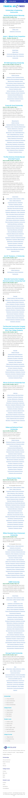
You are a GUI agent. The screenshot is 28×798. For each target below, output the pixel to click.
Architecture (9, 627)
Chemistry (18, 642)
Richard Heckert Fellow (14, 478)
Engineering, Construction (15, 31)
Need (4, 775)
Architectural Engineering (18, 627)
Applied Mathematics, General (16, 134)
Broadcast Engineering (10, 621)
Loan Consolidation (10, 731)
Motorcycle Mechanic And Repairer (15, 231)
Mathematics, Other (10, 132)
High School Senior (19, 298)
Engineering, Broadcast (12, 243)
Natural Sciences (20, 124)
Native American (9, 702)
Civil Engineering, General (12, 272)
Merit (4, 777)
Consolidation (6, 788)
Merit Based (9, 714)
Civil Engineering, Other (18, 603)
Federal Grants (9, 712)
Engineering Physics (19, 77)
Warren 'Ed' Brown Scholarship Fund (14, 382)
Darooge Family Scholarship (14, 653)
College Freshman (15, 75)
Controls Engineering (18, 619)
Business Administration (14, 220)
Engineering (22, 93)
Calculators (5, 786)
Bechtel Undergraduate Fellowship (14, 15)
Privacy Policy (7, 794)
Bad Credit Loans (10, 729)
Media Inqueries (14, 794)
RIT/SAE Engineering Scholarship (14, 63)
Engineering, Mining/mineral (12, 85)
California (15, 393)
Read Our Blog (20, 794)
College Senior (15, 52)
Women (4, 765)
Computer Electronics (12, 202)
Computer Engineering (18, 607)
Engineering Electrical (9, 140)
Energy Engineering (14, 609)
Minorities (5, 773)
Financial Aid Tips (10, 739)
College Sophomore (17, 200)
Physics (8, 609)
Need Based (9, 716)
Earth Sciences (15, 646)
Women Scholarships (10, 704)
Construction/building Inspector (15, 678)
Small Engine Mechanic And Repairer (15, 224)
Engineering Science (19, 98)
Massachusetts (15, 121)
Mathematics (15, 128)
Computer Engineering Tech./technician (15, 216)
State (4, 784)
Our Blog (8, 740)
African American (10, 698)
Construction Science (15, 672)
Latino (4, 763)
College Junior (15, 29)
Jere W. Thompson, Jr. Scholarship (14, 256)
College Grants (9, 710)
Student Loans (9, 721)
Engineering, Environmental (17, 138)
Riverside (15, 296)
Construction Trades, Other (12, 56)
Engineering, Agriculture (15, 321)
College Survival (9, 737)
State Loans (9, 725)
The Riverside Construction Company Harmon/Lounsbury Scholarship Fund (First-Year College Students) (14, 328)
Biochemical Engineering (14, 611)
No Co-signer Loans (10, 727)
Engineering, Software (20, 319)
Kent (15, 667)
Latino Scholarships (10, 700)
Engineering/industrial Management (15, 94)
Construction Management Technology (15, 54)
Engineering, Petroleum (12, 96)
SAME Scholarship (14, 582)
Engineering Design (11, 227)
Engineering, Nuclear (15, 93)
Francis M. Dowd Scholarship (14, 105)
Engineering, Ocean (11, 77)
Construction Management (12, 680)
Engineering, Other (21, 83)
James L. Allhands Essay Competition (14, 36)
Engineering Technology (20, 140)
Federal (4, 771)
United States (15, 50)
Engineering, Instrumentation (18, 144)
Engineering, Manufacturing (12, 233)
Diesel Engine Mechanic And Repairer (15, 229)
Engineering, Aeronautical (18, 364)
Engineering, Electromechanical (12, 79)
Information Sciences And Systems (16, 214)
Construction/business (10, 674)
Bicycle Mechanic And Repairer (17, 249)
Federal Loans (9, 723)
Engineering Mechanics (15, 87)
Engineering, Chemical (17, 130)
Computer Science (18, 235)
